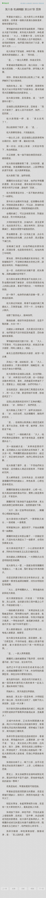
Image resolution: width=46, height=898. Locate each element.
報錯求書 (35, 3)
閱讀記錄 (41, 3)
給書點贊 (29, 3)
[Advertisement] (23, 861)
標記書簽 (23, 3)
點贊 (13, 888)
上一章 (4, 888)
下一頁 (41, 888)
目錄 (23, 888)
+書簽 (32, 888)
